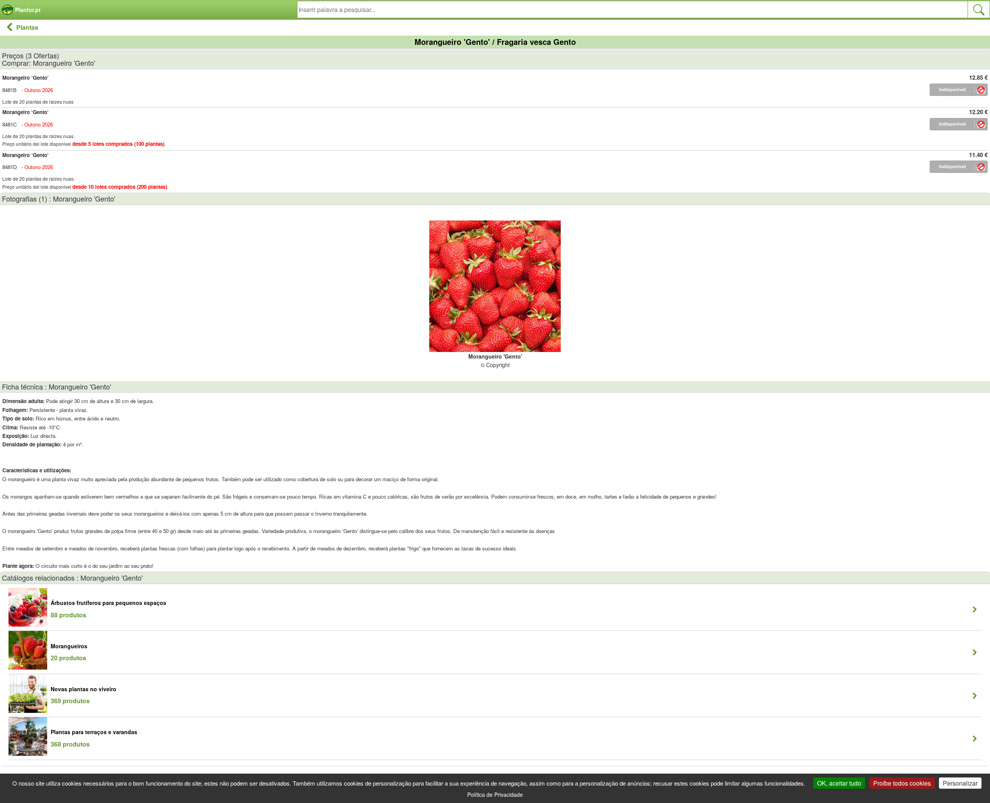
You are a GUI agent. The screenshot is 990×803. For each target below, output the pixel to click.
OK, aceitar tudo (839, 783)
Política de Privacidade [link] (495, 794)
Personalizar (960, 783)
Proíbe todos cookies (902, 783)
